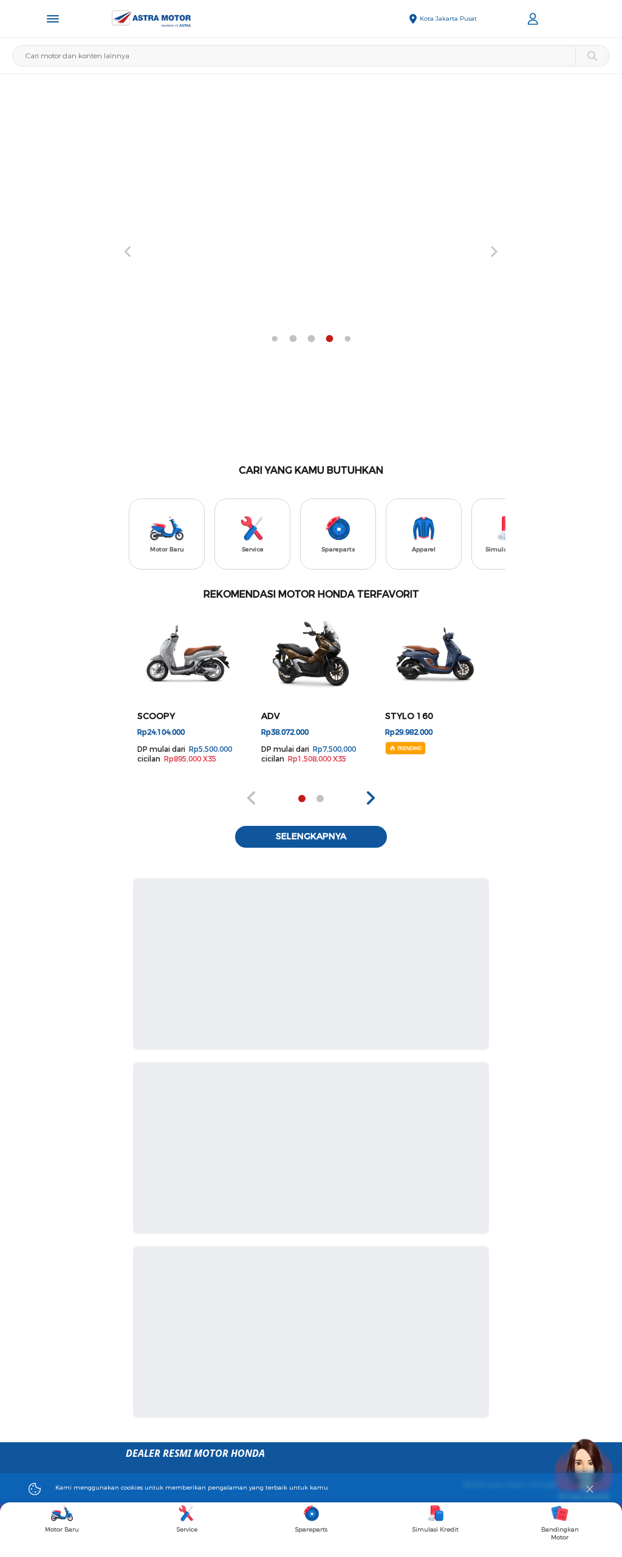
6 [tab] (311, 339)
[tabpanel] (311, 252)
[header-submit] (592, 56)
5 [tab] (293, 339)
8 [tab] (347, 339)
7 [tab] (329, 339)
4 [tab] (274, 339)
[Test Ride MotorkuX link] (311, 252)
